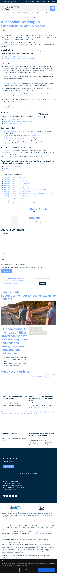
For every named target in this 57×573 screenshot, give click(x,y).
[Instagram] (7, 496)
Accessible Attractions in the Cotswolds (16, 185)
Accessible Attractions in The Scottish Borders (18, 191)
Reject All (28, 570)
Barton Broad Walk (12, 137)
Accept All (46, 570)
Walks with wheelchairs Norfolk (13, 119)
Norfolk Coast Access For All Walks (14, 123)
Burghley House (8, 106)
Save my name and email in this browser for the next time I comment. (23, 267)
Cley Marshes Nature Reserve (13, 131)
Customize (11, 570)
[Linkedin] (16, 496)
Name (2, 253)
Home (10, 13)
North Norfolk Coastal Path (14, 139)
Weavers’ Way (8, 170)
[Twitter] (10, 496)
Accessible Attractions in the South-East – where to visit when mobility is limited (28, 193)
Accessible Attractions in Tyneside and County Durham (20, 195)
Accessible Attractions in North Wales (15, 181)
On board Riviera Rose (9, 434)
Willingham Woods (34, 99)
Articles (15, 13)
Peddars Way (8, 168)
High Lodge (7, 143)
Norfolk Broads (35, 135)
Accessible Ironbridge (10, 201)
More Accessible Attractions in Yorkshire (16, 199)
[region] (28, 566)
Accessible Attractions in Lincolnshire (15, 179)
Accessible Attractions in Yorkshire (14, 197)
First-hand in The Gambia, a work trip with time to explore (41, 434)
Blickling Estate (8, 156)
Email (2, 259)
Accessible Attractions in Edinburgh (14, 177)
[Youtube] (13, 496)
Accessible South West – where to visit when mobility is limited (23, 203)
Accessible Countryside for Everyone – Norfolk (18, 121)
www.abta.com (37, 533)
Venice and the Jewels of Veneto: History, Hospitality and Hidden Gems (41, 398)
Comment (4, 233)
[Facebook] (4, 496)
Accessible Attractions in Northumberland (16, 183)
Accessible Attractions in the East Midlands (17, 187)
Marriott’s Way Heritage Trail (12, 166)
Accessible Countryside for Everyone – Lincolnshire (19, 58)
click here (19, 557)
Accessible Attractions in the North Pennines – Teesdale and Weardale (25, 189)
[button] (52, 8)
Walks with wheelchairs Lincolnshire (14, 56)
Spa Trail (16, 94)
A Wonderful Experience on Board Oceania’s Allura (14, 397)
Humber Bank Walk (12, 66)
